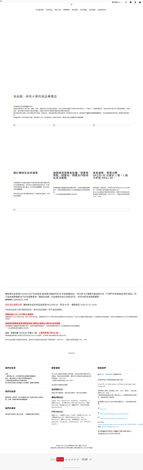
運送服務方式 (57, 389)
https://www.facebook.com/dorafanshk (113, 418)
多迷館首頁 (40, 10)
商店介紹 (58, 10)
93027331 (62, 378)
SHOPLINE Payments (74, 467)
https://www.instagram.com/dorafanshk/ (114, 414)
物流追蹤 (83, 10)
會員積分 (75, 10)
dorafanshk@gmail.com (110, 427)
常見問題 (92, 10)
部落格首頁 (102, 10)
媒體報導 (66, 10)
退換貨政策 (61, 448)
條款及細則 (69, 448)
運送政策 (53, 448)
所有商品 (49, 10)
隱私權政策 (78, 448)
